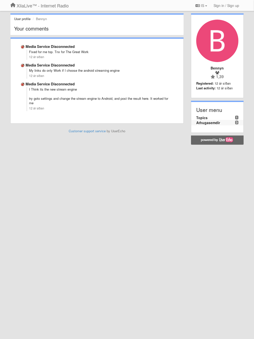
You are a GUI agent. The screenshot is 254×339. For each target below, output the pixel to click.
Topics (202, 117)
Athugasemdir (208, 122)
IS (202, 5)
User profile (22, 18)
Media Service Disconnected (50, 46)
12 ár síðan (36, 57)
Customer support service (87, 131)
